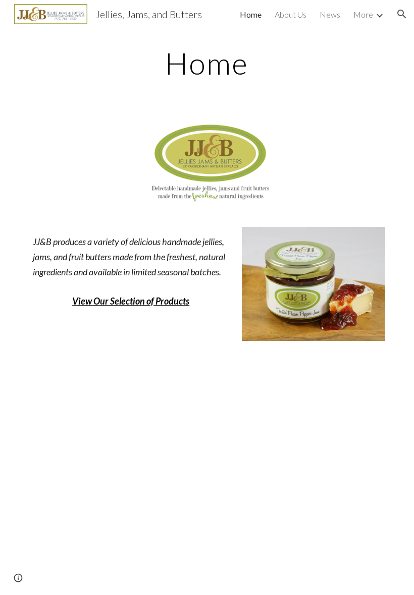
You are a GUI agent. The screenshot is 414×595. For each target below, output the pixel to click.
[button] (402, 14)
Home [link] (251, 14)
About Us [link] (290, 14)
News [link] (330, 14)
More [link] (363, 14)
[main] (207, 63)
